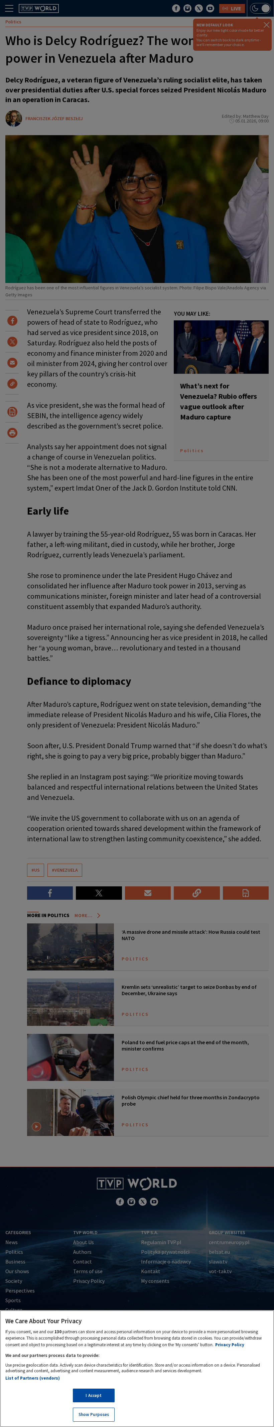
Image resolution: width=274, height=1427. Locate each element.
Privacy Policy (229, 1345)
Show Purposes (94, 1414)
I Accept (94, 1395)
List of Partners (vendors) (32, 1378)
